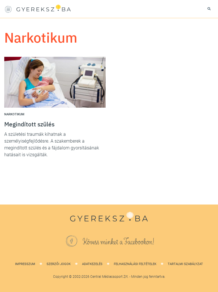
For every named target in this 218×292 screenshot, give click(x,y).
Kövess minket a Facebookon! (118, 242)
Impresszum (25, 264)
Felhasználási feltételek (135, 264)
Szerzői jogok (59, 264)
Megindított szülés (29, 124)
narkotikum (14, 114)
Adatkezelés (92, 264)
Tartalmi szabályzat (185, 264)
